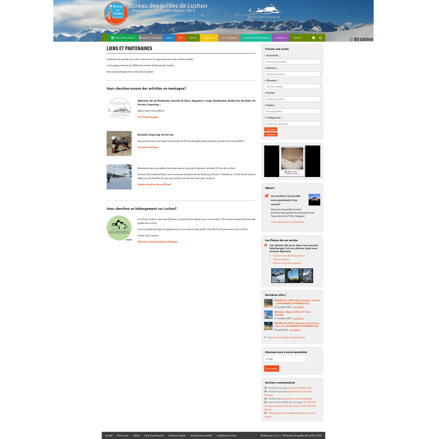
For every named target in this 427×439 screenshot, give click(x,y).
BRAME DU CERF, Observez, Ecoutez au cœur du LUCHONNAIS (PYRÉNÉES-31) (296, 324)
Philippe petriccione (279, 412)
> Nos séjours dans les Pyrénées (287, 221)
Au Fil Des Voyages (148, 116)
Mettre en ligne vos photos (287, 262)
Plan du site (122, 435)
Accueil (108, 27)
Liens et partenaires (124, 27)
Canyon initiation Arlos (300, 387)
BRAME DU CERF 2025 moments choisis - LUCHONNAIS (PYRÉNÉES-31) (297, 301)
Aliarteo (277, 435)
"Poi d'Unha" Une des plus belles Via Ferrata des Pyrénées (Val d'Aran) (290, 405)
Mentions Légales (177, 435)
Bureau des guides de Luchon (167, 5)
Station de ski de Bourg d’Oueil (154, 184)
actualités (298, 306)
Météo (136, 435)
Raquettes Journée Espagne (297, 398)
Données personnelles (201, 435)
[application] (292, 161)
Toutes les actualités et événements (286, 337)
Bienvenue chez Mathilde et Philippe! (158, 241)
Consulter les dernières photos (289, 255)
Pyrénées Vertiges (148, 147)
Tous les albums (281, 259)
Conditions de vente (226, 435)
